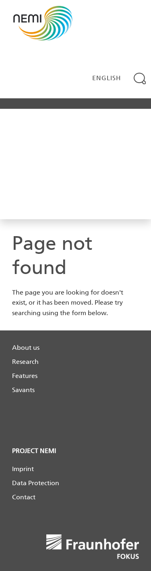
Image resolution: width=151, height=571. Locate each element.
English (106, 78)
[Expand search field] (140, 78)
